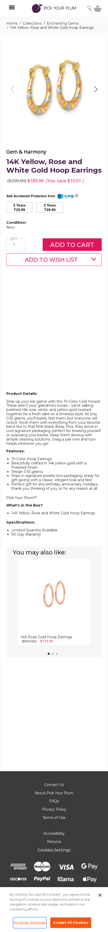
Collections (32, 23)
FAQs (54, 801)
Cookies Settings (54, 850)
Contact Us (54, 784)
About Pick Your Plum (54, 793)
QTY (14, 239)
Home (12, 23)
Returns (54, 841)
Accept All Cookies (70, 922)
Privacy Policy (54, 809)
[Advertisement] (54, 337)
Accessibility (54, 833)
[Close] (99, 895)
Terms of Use (54, 817)
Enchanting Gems (63, 23)
